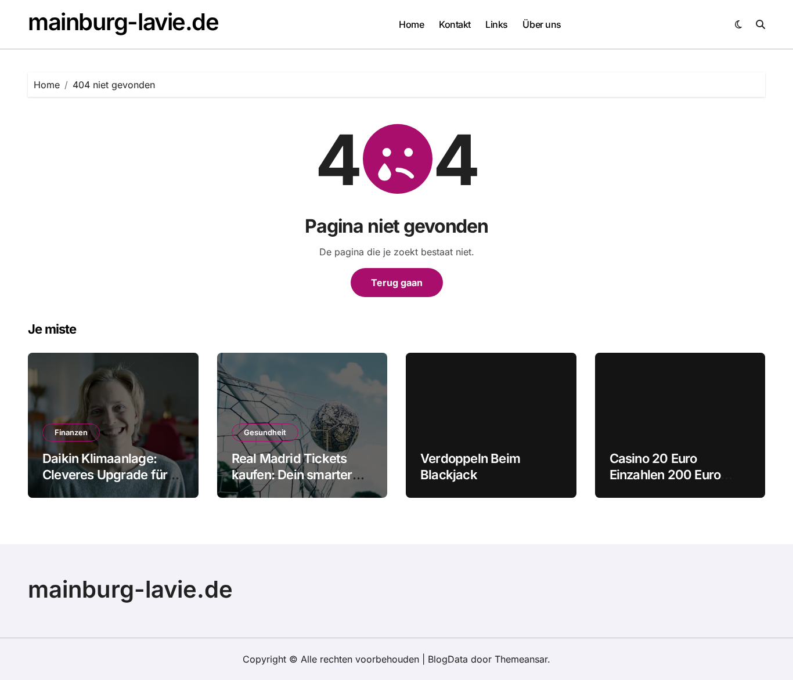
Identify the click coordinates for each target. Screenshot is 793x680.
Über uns (541, 24)
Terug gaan (397, 282)
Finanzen (71, 432)
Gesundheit (265, 432)
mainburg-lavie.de (123, 22)
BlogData (448, 659)
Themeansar (521, 659)
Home (411, 24)
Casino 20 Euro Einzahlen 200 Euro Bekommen (665, 475)
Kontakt (455, 24)
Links (496, 24)
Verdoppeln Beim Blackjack (470, 467)
